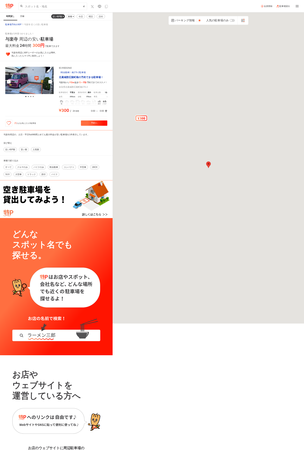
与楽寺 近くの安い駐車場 (36, 24)
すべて (8, 167)
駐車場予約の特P (13, 24)
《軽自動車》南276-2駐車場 (72, 72)
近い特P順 (58, 16)
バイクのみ (38, 167)
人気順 (36, 149)
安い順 (24, 149)
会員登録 (268, 6)
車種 (70, 16)
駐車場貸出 (284, 6)
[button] (141, 118)
